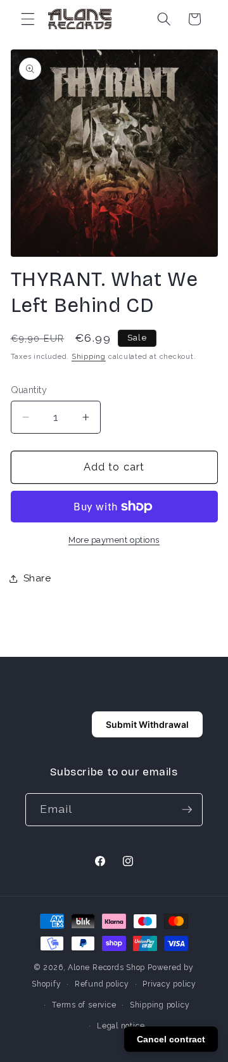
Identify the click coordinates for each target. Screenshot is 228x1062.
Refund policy (102, 984)
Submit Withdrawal (147, 724)
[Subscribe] (187, 809)
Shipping (89, 357)
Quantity (29, 390)
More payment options (114, 540)
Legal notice (120, 1025)
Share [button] (37, 578)
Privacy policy (169, 984)
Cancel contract (171, 1039)
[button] (28, 19)
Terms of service (84, 1004)
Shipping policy (160, 1004)
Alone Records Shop (106, 967)
